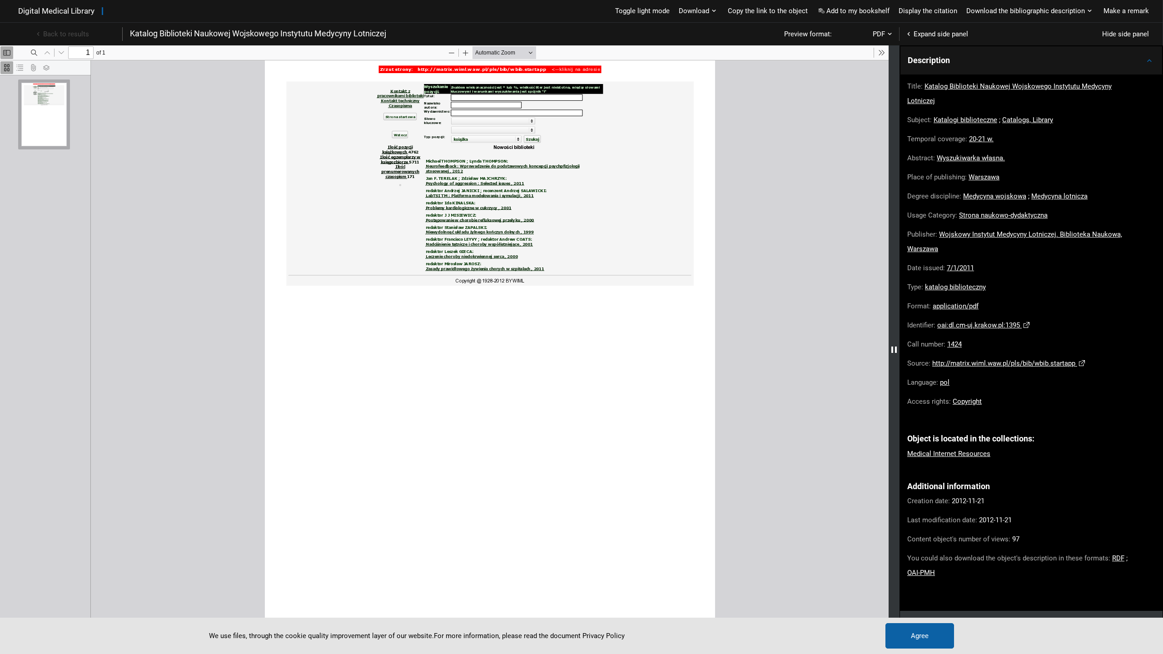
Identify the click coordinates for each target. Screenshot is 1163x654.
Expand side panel (941, 34)
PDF (879, 34)
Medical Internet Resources (948, 454)
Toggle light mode (642, 11)
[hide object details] (894, 349)
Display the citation (928, 11)
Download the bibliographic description (1025, 11)
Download (694, 11)
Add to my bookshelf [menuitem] (858, 11)
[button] (1031, 60)
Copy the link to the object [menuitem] (768, 11)
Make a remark (1126, 11)
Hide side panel (1125, 34)
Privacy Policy (603, 636)
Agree (920, 636)
